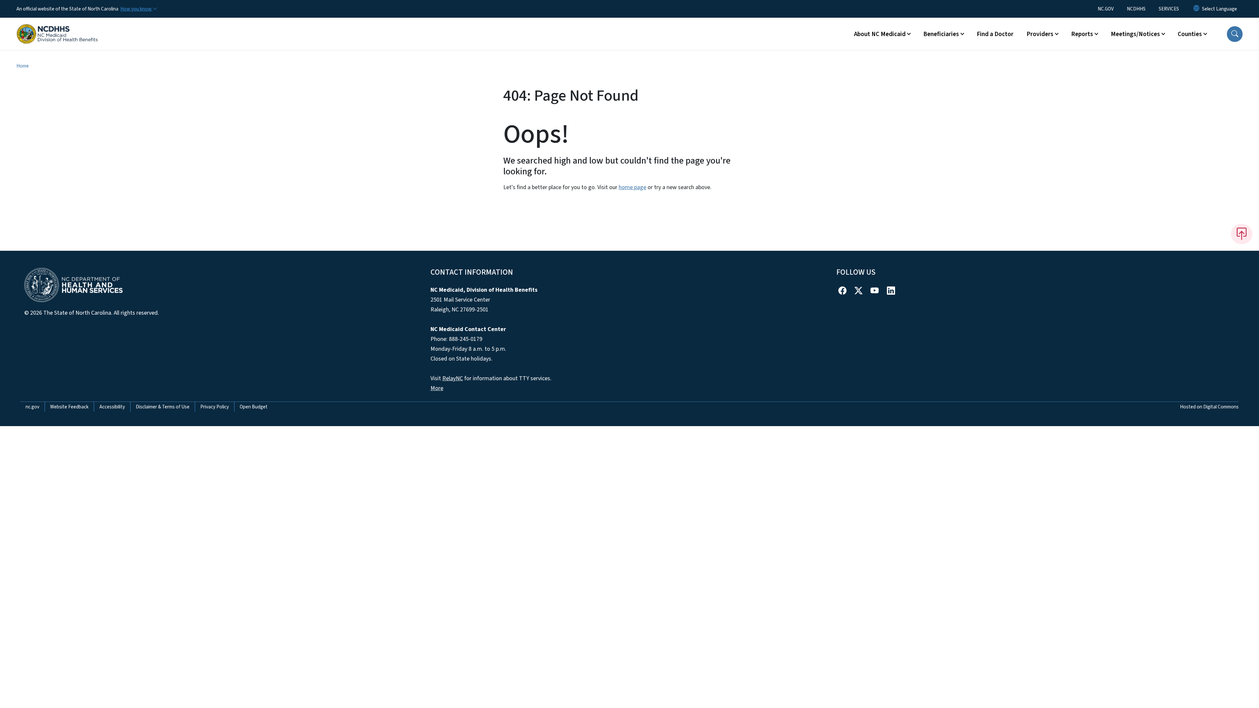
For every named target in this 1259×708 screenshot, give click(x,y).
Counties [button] (1190, 34)
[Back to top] (1241, 234)
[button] (1235, 34)
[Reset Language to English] (1196, 9)
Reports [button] (1082, 34)
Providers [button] (1040, 34)
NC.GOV (1106, 8)
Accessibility (112, 406)
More (436, 388)
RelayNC (452, 378)
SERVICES (1169, 8)
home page (632, 187)
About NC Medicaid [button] (880, 34)
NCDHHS (1136, 8)
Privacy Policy (214, 406)
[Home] (57, 26)
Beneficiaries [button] (941, 34)
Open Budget (254, 406)
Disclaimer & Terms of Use (163, 406)
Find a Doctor (995, 34)
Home (22, 65)
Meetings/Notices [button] (1135, 34)
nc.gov (32, 406)
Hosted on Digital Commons (1209, 406)
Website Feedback (69, 406)
